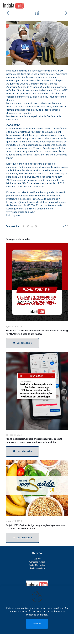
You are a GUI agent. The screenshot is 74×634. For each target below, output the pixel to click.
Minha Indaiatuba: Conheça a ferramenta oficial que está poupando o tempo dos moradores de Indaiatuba (34, 440)
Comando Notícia (37, 562)
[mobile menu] (69, 5)
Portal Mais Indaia (37, 565)
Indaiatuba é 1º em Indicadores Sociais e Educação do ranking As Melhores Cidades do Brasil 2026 (37, 332)
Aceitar (37, 623)
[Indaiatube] (14, 5)
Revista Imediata (37, 568)
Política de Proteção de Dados (45, 613)
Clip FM (37, 558)
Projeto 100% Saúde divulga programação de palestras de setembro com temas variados (35, 527)
